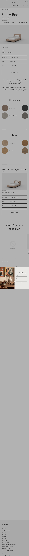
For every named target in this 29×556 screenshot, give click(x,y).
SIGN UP (22, 280)
